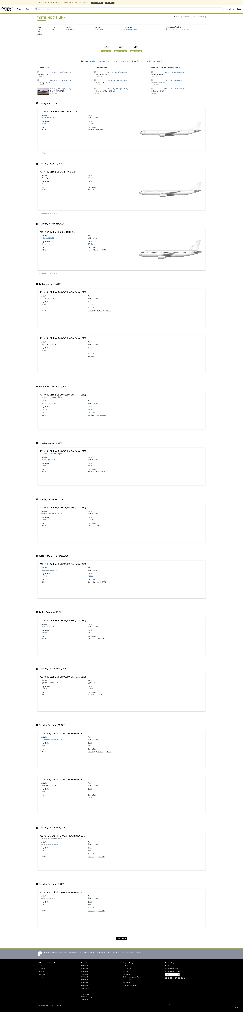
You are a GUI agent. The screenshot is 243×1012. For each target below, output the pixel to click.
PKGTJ (90, 745)
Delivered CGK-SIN (48, 238)
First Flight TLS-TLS (49, 627)
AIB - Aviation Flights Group (49, 963)
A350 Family (84, 983)
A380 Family (84, 985)
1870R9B (91, 520)
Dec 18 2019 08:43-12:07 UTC (97, 582)
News (40, 966)
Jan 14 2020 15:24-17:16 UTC (97, 472)
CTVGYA (90, 304)
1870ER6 (90, 689)
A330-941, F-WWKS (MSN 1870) (60, 72)
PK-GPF (43, 184)
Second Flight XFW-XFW (50, 844)
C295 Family (84, 1000)
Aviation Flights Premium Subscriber (102, 61)
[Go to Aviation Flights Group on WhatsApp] (182, 978)
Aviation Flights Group (173, 963)
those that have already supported (129, 952)
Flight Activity (128, 963)
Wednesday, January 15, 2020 (52, 386)
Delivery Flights (127, 980)
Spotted (125, 966)
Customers (42, 969)
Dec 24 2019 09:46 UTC (95, 526)
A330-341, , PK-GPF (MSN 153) (58, 171)
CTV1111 (90, 244)
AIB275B (90, 850)
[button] (230, 9)
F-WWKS (44, 409)
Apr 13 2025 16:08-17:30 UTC (97, 130)
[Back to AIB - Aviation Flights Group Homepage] (7, 7)
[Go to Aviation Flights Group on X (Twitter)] (173, 978)
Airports (41, 971)
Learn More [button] (110, 3)
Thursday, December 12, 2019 (52, 668)
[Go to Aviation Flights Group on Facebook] (171, 978)
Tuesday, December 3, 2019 (51, 884)
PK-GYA (43, 124)
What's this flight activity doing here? (47, 153)
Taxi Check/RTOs (128, 969)
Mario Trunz (58, 1005)
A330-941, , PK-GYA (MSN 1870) (58, 111)
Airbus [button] (19, 9)
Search (42, 977)
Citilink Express (183, 29)
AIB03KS (90, 466)
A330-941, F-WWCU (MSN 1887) (60, 89)
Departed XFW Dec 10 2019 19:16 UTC (99, 751)
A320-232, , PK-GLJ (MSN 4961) (58, 232)
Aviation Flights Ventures (172, 971)
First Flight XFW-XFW (49, 898)
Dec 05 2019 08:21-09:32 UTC (97, 856)
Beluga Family (85, 988)
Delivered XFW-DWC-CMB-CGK (52, 739)
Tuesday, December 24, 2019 (52, 499)
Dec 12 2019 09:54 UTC (95, 695)
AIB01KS (90, 632)
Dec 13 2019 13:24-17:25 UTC (97, 639)
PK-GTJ (43, 745)
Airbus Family (85, 963)
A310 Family (84, 969)
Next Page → (121, 938)
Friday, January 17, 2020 (50, 284)
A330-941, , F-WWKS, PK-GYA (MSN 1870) (63, 292)
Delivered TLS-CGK (48, 298)
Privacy (190, 1004)
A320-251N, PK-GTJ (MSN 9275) (117, 89)
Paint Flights (127, 983)
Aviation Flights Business (172, 969)
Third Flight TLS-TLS (49, 403)
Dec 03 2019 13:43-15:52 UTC (97, 910)
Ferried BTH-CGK (48, 118)
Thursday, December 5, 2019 (52, 827)
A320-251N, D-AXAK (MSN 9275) (60, 80)
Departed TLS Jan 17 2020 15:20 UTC (99, 310)
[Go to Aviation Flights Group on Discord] (179, 978)
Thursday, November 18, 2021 (53, 223)
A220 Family (84, 971)
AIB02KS (90, 576)
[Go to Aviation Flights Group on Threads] (168, 978)
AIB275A (90, 904)
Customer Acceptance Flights (132, 977)
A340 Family (84, 980)
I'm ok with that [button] (97, 3)
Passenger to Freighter (130, 985)
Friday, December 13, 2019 (51, 612)
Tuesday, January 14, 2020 (51, 443)
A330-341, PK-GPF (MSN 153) (173, 80)
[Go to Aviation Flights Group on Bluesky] (166, 978)
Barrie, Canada (49, 1005)
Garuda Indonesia (131, 29)
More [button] (27, 9)
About (167, 966)
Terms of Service (198, 1004)
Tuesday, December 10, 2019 (52, 725)
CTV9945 (90, 124)
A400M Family (85, 994)
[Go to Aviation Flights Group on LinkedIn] (176, 978)
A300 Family (84, 966)
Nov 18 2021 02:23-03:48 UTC (97, 250)
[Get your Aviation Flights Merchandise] (184, 978)
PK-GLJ (43, 244)
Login (239, 9)
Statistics (42, 974)
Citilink (96, 118)
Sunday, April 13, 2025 (49, 103)
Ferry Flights (127, 974)
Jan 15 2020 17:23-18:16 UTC (97, 415)
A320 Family (84, 974)
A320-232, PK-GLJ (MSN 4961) (117, 72)
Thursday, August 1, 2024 (50, 163)
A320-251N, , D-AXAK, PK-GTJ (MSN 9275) (63, 733)
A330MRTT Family (86, 997)
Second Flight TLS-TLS (50, 570)
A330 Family (84, 977)
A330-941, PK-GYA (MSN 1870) (117, 80)
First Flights (126, 971)
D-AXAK (43, 850)
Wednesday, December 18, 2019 (53, 555)
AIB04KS (90, 409)
